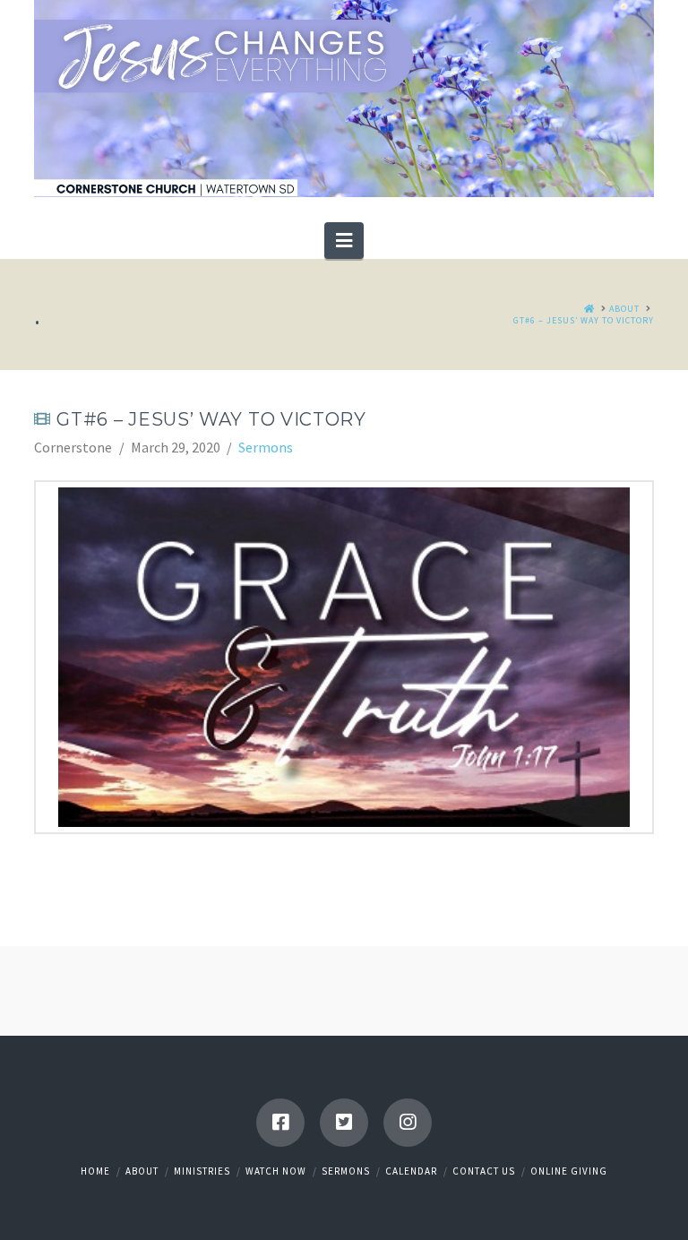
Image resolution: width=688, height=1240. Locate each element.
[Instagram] (407, 1122)
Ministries (202, 1171)
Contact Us (483, 1171)
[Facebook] (280, 1122)
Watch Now (275, 1171)
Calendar (411, 1171)
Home (95, 1171)
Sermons (265, 447)
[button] (344, 240)
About (142, 1171)
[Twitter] (344, 1122)
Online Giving (568, 1171)
